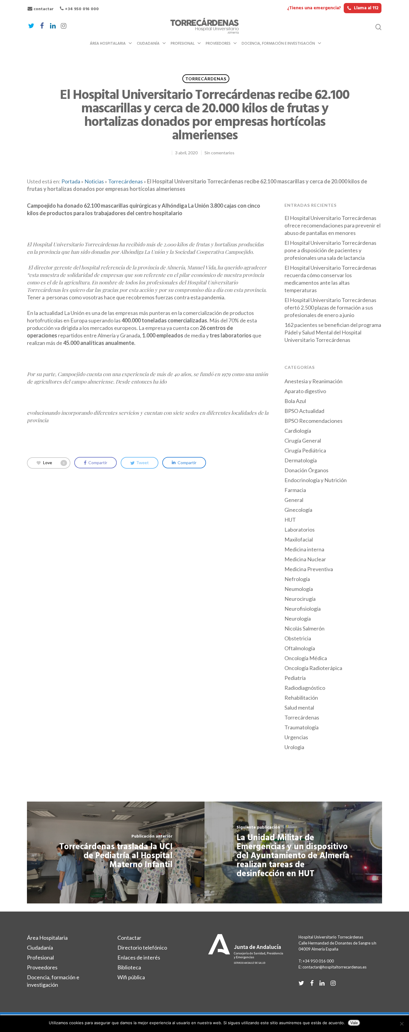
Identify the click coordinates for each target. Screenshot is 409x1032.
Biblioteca (129, 967)
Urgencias (296, 737)
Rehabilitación (301, 697)
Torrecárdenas (205, 78)
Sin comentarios (219, 152)
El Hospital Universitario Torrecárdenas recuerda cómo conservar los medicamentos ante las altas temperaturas (330, 278)
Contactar (129, 937)
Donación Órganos (306, 470)
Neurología (297, 618)
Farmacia (295, 490)
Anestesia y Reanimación (313, 381)
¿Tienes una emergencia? (332, 8)
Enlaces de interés (138, 957)
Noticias (94, 181)
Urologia (294, 747)
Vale (354, 1023)
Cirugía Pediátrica (305, 450)
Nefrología (297, 579)
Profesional (183, 43)
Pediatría (295, 678)
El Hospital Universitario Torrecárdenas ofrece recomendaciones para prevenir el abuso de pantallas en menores (332, 225)
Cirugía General (302, 440)
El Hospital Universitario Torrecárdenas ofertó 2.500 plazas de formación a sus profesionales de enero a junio (330, 307)
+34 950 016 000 (81, 9)
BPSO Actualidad (304, 411)
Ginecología (298, 509)
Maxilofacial (298, 539)
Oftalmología (299, 648)
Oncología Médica (305, 658)
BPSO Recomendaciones (313, 420)
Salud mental (299, 707)
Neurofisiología (302, 608)
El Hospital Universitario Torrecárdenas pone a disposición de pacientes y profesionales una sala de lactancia (330, 250)
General (293, 500)
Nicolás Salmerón (304, 628)
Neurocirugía (300, 598)
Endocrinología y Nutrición (315, 480)
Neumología (298, 589)
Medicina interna (304, 549)
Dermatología (300, 460)
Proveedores (218, 43)
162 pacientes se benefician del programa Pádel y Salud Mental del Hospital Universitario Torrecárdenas (332, 332)
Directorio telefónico (142, 947)
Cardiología (297, 430)
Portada (70, 181)
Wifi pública (131, 977)
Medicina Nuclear (305, 559)
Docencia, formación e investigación (278, 43)
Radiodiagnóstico (304, 687)
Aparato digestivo (305, 391)
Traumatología (301, 727)
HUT (290, 519)
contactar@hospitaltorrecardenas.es (334, 967)
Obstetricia (297, 638)
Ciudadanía (148, 43)
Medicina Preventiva (308, 569)
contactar (43, 9)
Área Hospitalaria (108, 43)
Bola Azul (295, 401)
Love (54, 462)
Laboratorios (299, 529)
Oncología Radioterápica (313, 668)
